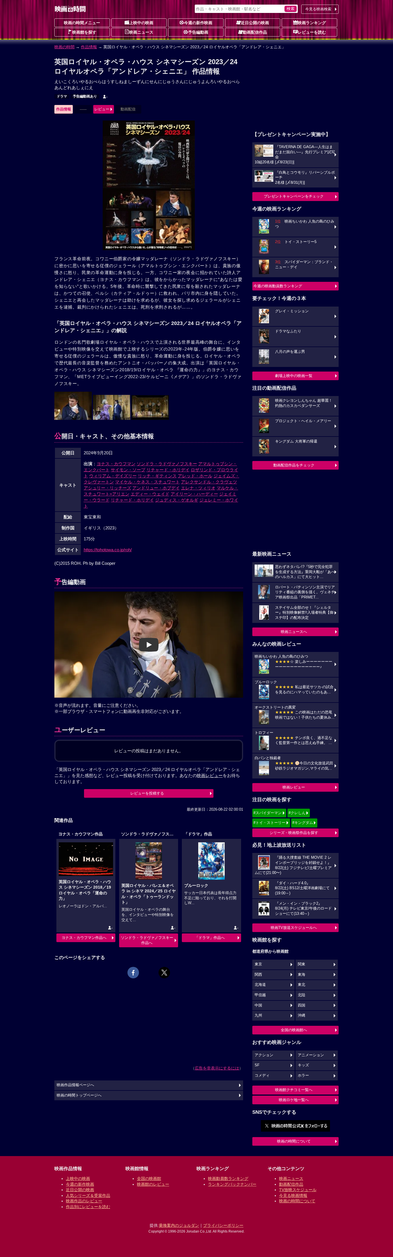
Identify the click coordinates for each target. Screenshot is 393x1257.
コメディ (262, 1076)
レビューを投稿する (147, 793)
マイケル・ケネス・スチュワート (147, 481)
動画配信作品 (255, 32)
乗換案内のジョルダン (179, 1225)
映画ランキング (312, 22)
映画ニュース (141, 32)
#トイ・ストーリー (269, 822)
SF (257, 1065)
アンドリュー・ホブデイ (156, 487)
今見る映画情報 (293, 1195)
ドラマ (62, 96)
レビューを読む (312, 32)
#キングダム (302, 822)
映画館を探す (84, 32)
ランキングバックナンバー (232, 1184)
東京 (258, 964)
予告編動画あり (85, 96)
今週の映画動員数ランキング (277, 286)
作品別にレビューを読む (88, 1206)
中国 (258, 1005)
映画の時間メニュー (82, 22)
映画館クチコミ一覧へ (293, 1090)
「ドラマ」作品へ (210, 937)
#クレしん (297, 813)
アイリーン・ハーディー (194, 493)
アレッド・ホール (195, 475)
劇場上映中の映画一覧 (293, 376)
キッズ (303, 1065)
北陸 (301, 995)
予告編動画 (198, 32)
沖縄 (301, 1015)
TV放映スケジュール (297, 1189)
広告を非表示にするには (217, 1068)
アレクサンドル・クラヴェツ (209, 481)
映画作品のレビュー (84, 1201)
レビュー (101, 109)
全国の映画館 (149, 1178)
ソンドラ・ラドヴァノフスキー (167, 463)
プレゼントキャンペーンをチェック (294, 196)
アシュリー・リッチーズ (107, 487)
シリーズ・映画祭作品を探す (294, 833)
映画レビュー (294, 787)
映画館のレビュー (153, 1184)
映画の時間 (64, 47)
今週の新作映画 (198, 22)
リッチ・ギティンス (157, 475)
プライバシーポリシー (223, 1225)
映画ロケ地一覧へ (294, 1100)
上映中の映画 (141, 22)
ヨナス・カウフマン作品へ (84, 937)
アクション (264, 1055)
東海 (301, 975)
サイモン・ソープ (128, 469)
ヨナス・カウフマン (116, 463)
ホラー (303, 1076)
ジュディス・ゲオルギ (176, 500)
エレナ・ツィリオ (198, 487)
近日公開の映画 (255, 22)
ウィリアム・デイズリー (113, 475)
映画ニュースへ (294, 632)
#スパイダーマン (267, 813)
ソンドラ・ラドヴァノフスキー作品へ (147, 940)
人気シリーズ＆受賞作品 (88, 1195)
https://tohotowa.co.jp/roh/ (108, 549)
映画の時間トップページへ (79, 1095)
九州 (258, 1015)
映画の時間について (294, 1141)
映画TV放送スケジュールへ (294, 927)
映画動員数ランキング (228, 1178)
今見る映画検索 (318, 9)
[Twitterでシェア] (164, 972)
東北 (301, 985)
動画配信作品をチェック (293, 465)
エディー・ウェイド (150, 493)
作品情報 (89, 47)
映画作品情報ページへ (75, 1085)
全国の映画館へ (294, 1030)
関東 (301, 964)
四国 (301, 1005)
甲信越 (260, 995)
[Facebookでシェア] (133, 972)
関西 (258, 975)
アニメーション (311, 1055)
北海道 (260, 985)
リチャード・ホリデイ (168, 469)
